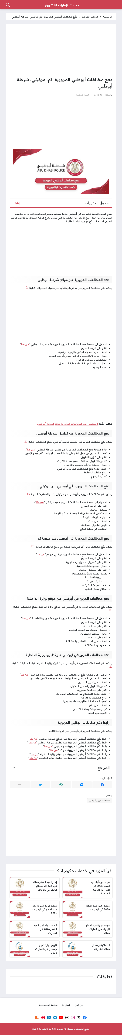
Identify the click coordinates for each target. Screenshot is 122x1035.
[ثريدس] (67, 1017)
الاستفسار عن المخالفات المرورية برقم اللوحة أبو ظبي (67, 423)
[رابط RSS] (37, 1017)
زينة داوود (98, 94)
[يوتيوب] (61, 1017)
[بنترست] (43, 1017)
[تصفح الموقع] (114, 5)
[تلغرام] (55, 1017)
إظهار (17, 202)
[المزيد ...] (20, 784)
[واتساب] (61, 784)
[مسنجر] (82, 784)
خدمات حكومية (90, 16)
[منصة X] (78, 1017)
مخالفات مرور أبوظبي (99, 800)
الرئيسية (107, 16)
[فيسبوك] (102, 784)
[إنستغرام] (72, 1017)
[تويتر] (40, 784)
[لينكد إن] (49, 1017)
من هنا (40, 554)
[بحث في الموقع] (8, 5)
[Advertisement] (61, 50)
